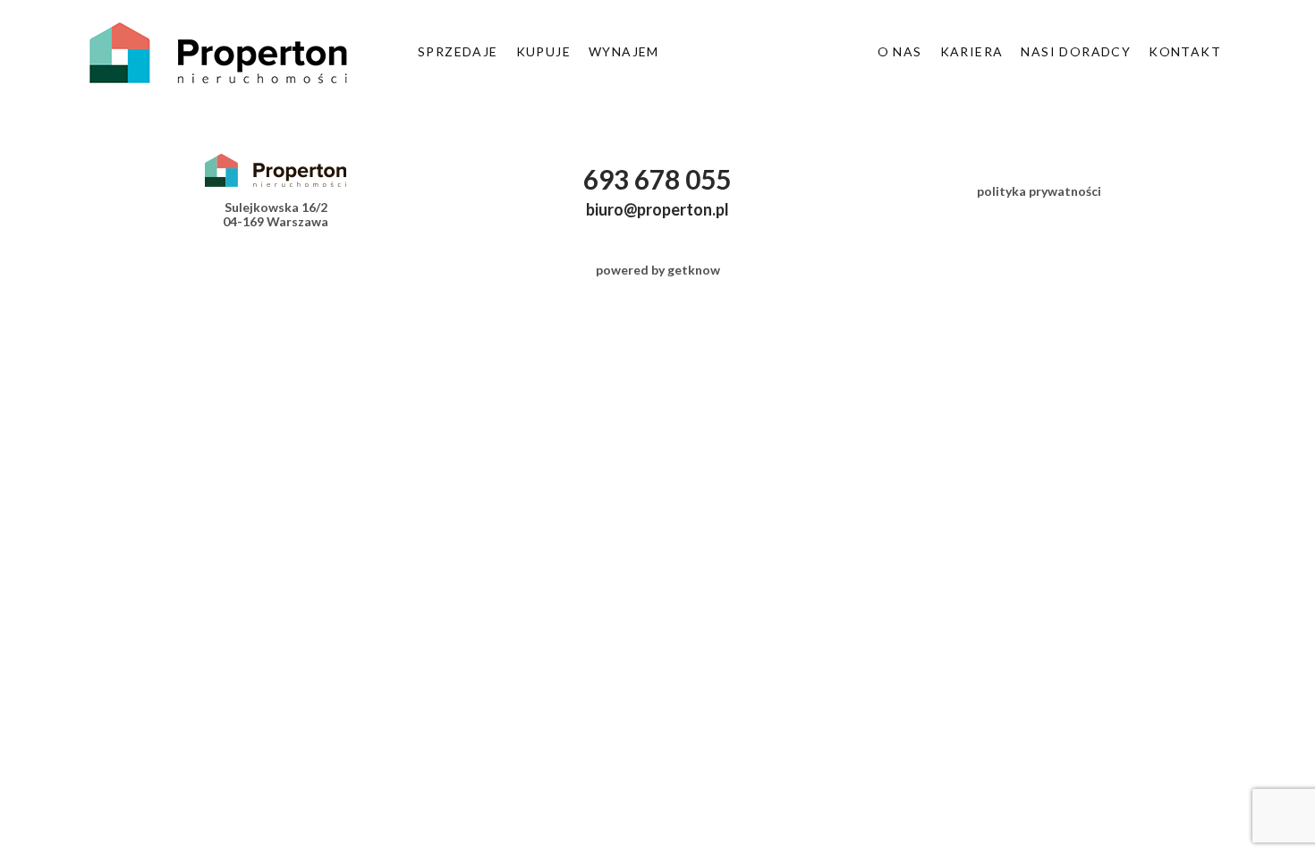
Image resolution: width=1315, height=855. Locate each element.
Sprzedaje (458, 51)
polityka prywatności (1039, 191)
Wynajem (624, 51)
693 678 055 (657, 178)
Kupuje (543, 51)
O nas (900, 51)
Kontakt (1185, 51)
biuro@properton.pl (657, 209)
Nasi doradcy (1076, 51)
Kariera (972, 51)
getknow (693, 269)
